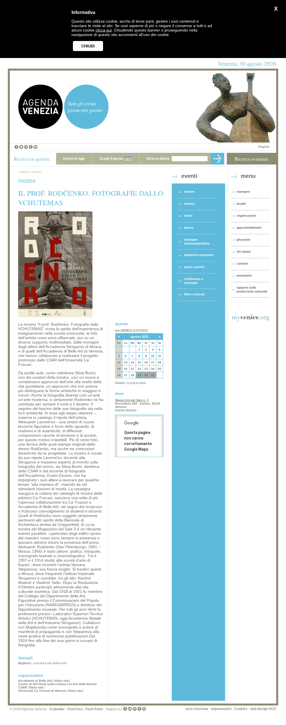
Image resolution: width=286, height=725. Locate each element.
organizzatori (246, 215)
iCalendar (57, 709)
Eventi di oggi (73, 159)
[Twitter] (21, 147)
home (24, 171)
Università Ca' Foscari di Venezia (42, 690)
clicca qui (104, 30)
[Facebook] (16, 147)
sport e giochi (194, 267)
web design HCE (263, 709)
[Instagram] (35, 147)
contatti (242, 263)
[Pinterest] (26, 147)
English (264, 146)
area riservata (196, 709)
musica (189, 203)
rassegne (243, 191)
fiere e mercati (194, 294)
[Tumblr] (31, 147)
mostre (36, 171)
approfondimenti (249, 227)
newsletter (244, 275)
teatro (188, 215)
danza (188, 227)
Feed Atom (94, 709)
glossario (243, 239)
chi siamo (244, 251)
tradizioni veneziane (199, 255)
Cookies (240, 709)
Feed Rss (75, 709)
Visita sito (61, 680)
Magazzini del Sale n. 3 (131, 400)
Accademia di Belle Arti (35, 680)
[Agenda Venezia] (40, 127)
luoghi (241, 203)
